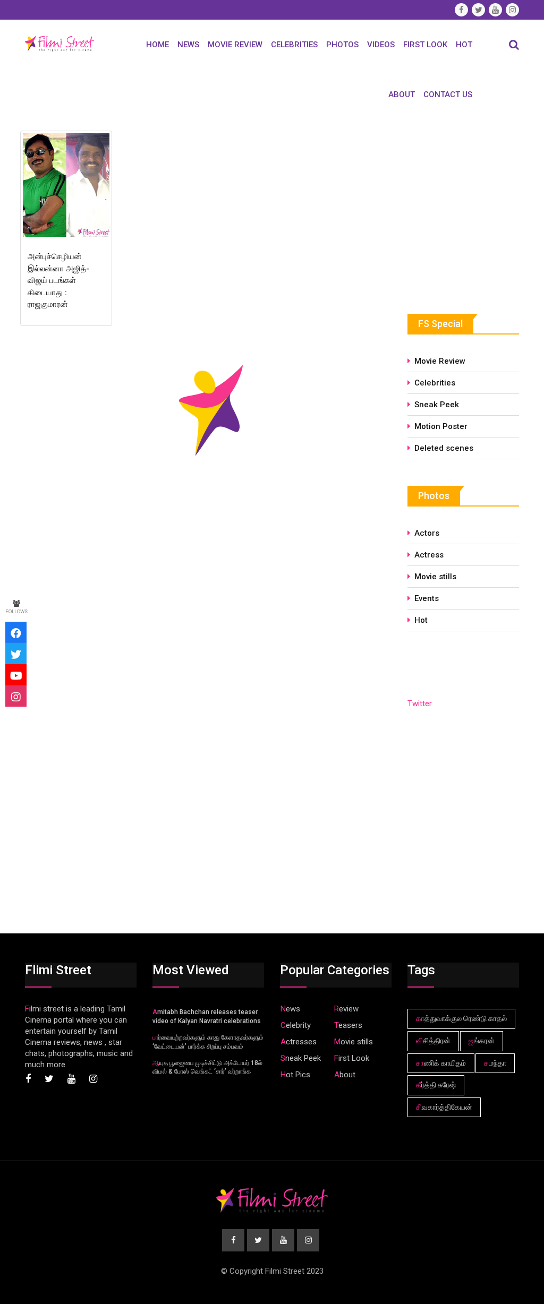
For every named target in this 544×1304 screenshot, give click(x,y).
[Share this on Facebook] (16, 632)
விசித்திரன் (433, 1040)
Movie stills (435, 576)
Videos (381, 44)
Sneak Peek (436, 404)
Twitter (419, 703)
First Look (425, 44)
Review (346, 1009)
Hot (464, 44)
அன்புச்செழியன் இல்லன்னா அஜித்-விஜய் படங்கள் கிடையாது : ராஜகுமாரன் (58, 280)
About (401, 94)
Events (426, 598)
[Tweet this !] (16, 653)
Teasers (348, 1025)
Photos (342, 44)
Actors (426, 533)
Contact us (447, 94)
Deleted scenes (443, 448)
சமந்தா (495, 1063)
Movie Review (235, 44)
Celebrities (294, 44)
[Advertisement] (475, 206)
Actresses (298, 1041)
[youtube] (16, 674)
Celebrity (295, 1025)
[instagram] (16, 696)
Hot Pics (295, 1074)
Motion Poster (441, 426)
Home (157, 44)
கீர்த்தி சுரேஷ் (436, 1084)
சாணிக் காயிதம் (441, 1063)
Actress (429, 555)
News (188, 44)
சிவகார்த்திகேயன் (444, 1107)
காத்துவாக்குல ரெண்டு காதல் (461, 1018)
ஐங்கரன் (482, 1040)
